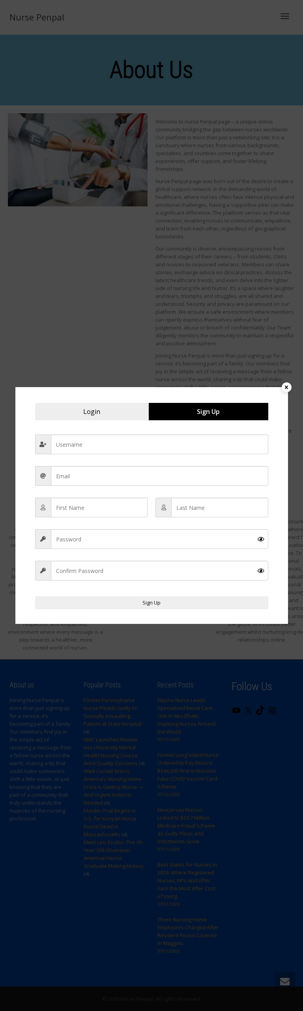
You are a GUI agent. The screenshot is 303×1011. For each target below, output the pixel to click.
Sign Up (151, 602)
